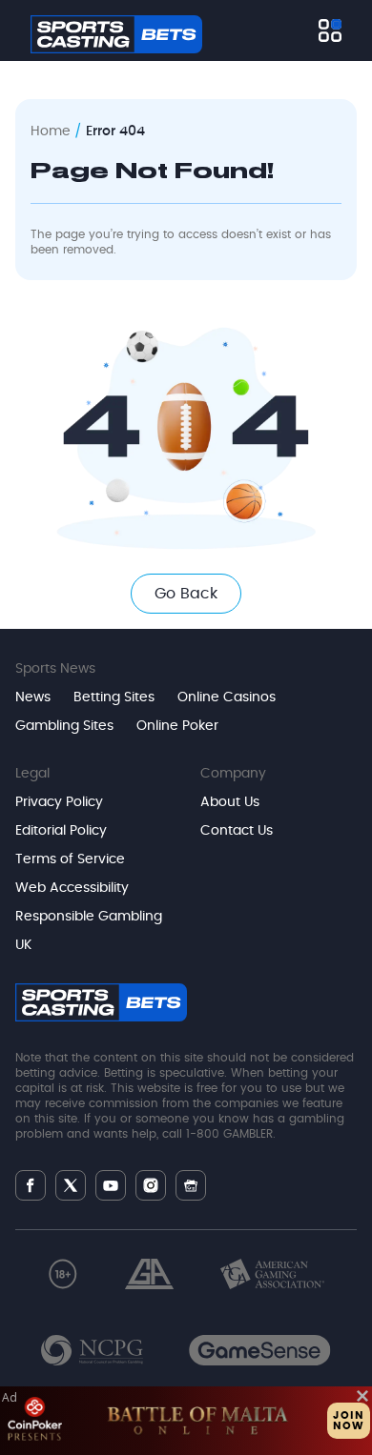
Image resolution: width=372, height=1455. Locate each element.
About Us (229, 802)
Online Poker (177, 726)
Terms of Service (70, 859)
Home (51, 131)
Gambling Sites (64, 726)
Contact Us (236, 831)
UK (23, 945)
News (33, 697)
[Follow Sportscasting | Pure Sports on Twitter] (70, 1185)
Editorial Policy (61, 831)
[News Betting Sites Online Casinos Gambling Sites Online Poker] (330, 30)
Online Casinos (226, 697)
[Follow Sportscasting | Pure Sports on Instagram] (150, 1185)
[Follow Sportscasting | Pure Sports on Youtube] (110, 1186)
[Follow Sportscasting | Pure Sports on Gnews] (190, 1186)
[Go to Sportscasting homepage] (116, 34)
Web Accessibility (72, 888)
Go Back (186, 593)
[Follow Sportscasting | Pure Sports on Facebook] (30, 1185)
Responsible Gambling (88, 916)
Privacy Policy (59, 802)
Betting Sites (114, 697)
